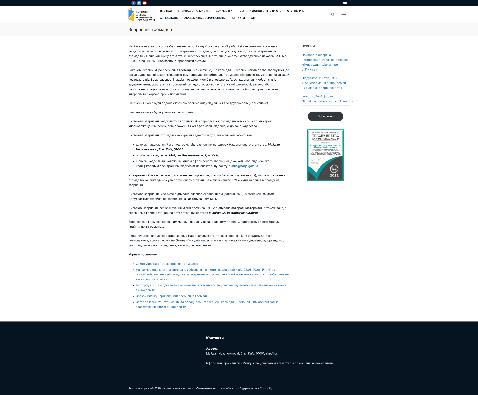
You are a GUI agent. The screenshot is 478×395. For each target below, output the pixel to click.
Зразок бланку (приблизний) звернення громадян (172, 296)
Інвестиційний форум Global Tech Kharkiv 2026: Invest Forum (326, 98)
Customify (266, 388)
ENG (344, 2)
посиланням (324, 363)
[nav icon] (344, 14)
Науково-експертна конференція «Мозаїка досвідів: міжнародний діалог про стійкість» (325, 62)
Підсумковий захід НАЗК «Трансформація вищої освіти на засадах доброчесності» (324, 83)
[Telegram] (139, 3)
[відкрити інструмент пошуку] (333, 14)
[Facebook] (133, 3)
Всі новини (326, 116)
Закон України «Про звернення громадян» (167, 264)
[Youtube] (144, 3)
